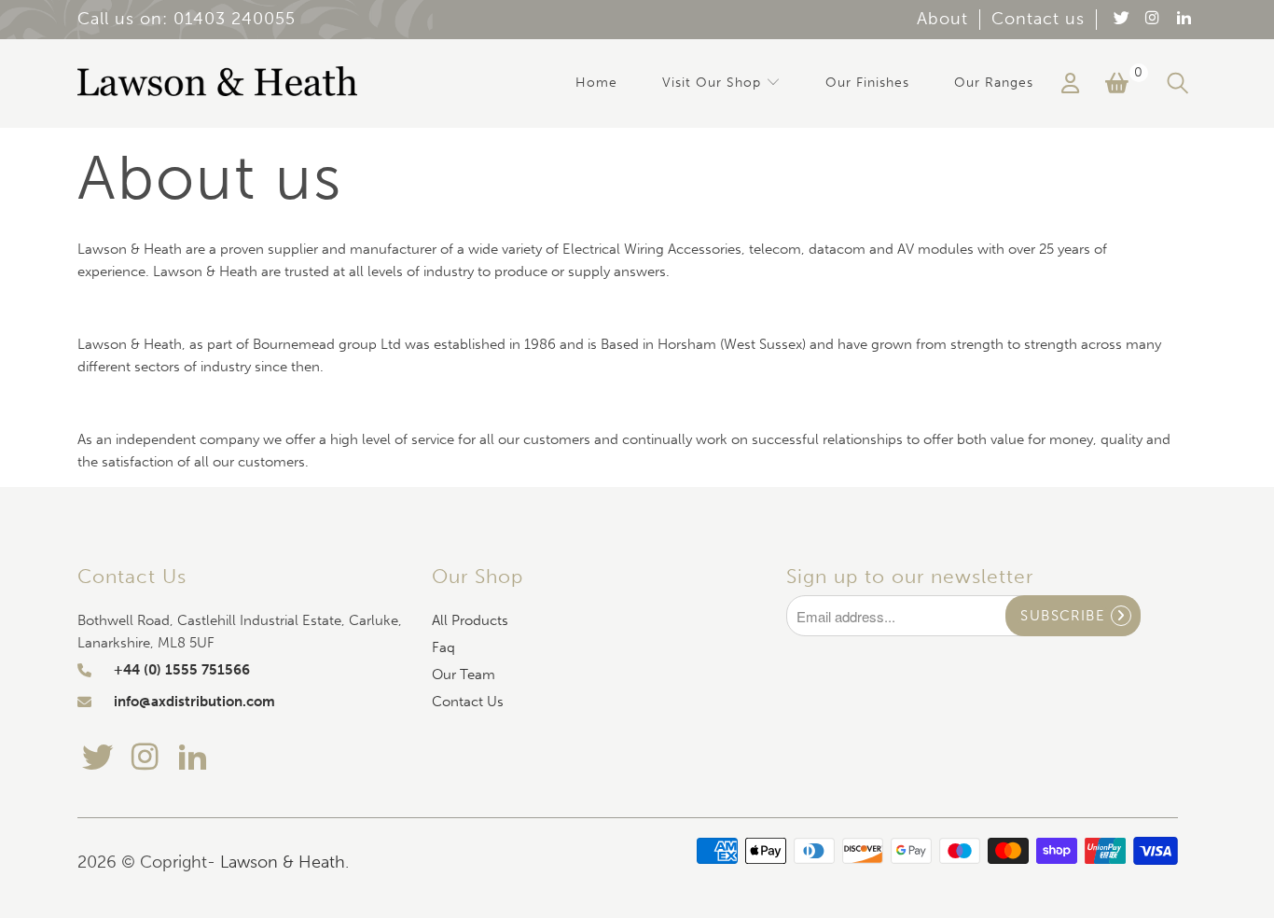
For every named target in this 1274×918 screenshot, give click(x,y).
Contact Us (468, 701)
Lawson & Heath (282, 862)
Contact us (1038, 19)
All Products (470, 620)
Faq (443, 647)
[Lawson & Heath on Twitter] (1120, 18)
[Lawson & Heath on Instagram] (1151, 18)
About (942, 19)
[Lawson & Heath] (217, 83)
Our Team (463, 674)
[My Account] (1070, 83)
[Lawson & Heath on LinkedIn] (1182, 18)
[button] (721, 83)
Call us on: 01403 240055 (186, 19)
